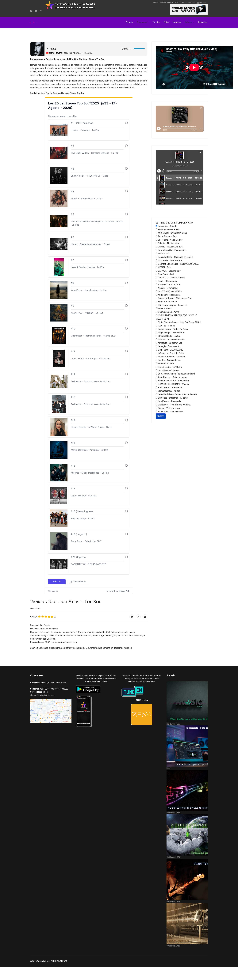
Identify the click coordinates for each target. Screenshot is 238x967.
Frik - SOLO (163, 253)
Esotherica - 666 (165, 363)
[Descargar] (96, 689)
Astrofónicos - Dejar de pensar (172, 377)
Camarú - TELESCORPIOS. (170, 246)
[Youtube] (36, 11)
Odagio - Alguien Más (168, 243)
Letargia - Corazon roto (168, 346)
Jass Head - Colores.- (168, 370)
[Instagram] (40, 11)
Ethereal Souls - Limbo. (168, 336)
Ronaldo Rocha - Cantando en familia (175, 257)
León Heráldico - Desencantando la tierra (177, 394)
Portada (129, 22)
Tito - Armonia (164, 308)
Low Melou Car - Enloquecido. (172, 250)
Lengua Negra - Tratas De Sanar (172, 329)
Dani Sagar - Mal (165, 274)
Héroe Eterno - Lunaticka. (169, 367)
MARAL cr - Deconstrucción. (171, 339)
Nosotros (177, 22)
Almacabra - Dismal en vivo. (171, 411)
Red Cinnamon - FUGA (168, 229)
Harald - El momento (167, 281)
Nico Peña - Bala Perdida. (169, 260)
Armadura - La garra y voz (169, 343)
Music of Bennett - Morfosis (171, 356)
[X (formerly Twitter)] (138, 616)
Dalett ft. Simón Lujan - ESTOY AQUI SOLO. (178, 264)
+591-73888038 (160, 3)
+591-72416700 (175, 3)
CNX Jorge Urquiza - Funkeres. (172, 305)
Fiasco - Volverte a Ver (168, 408)
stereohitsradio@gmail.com (195, 3)
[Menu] (32, 22)
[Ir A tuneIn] (141, 691)
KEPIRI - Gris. (164, 267)
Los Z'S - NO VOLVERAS (169, 291)
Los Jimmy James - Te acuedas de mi (176, 373)
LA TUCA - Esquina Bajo (169, 270)
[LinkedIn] (145, 616)
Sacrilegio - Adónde (167, 226)
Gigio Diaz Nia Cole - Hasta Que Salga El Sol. (179, 322)
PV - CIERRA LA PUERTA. (169, 387)
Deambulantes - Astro (168, 312)
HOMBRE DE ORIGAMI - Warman (173, 384)
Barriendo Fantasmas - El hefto (172, 398)
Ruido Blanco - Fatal (167, 236)
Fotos (166, 22)
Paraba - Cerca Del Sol (168, 284)
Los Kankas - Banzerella (169, 401)
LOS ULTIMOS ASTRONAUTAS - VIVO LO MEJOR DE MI (176, 317)
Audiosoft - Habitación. (168, 295)
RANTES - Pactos (166, 325)
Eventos (156, 22)
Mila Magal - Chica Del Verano (172, 233)
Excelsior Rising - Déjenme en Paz (174, 298)
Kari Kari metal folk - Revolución (173, 380)
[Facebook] (31, 11)
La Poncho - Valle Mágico (170, 240)
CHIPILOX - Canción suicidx (171, 277)
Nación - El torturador (167, 288)
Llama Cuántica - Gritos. (169, 391)
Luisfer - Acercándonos (169, 360)
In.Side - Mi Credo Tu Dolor (170, 353)
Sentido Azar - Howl (167, 301)
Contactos (202, 22)
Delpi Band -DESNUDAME (170, 349)
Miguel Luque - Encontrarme (171, 332)
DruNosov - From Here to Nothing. (174, 404)
